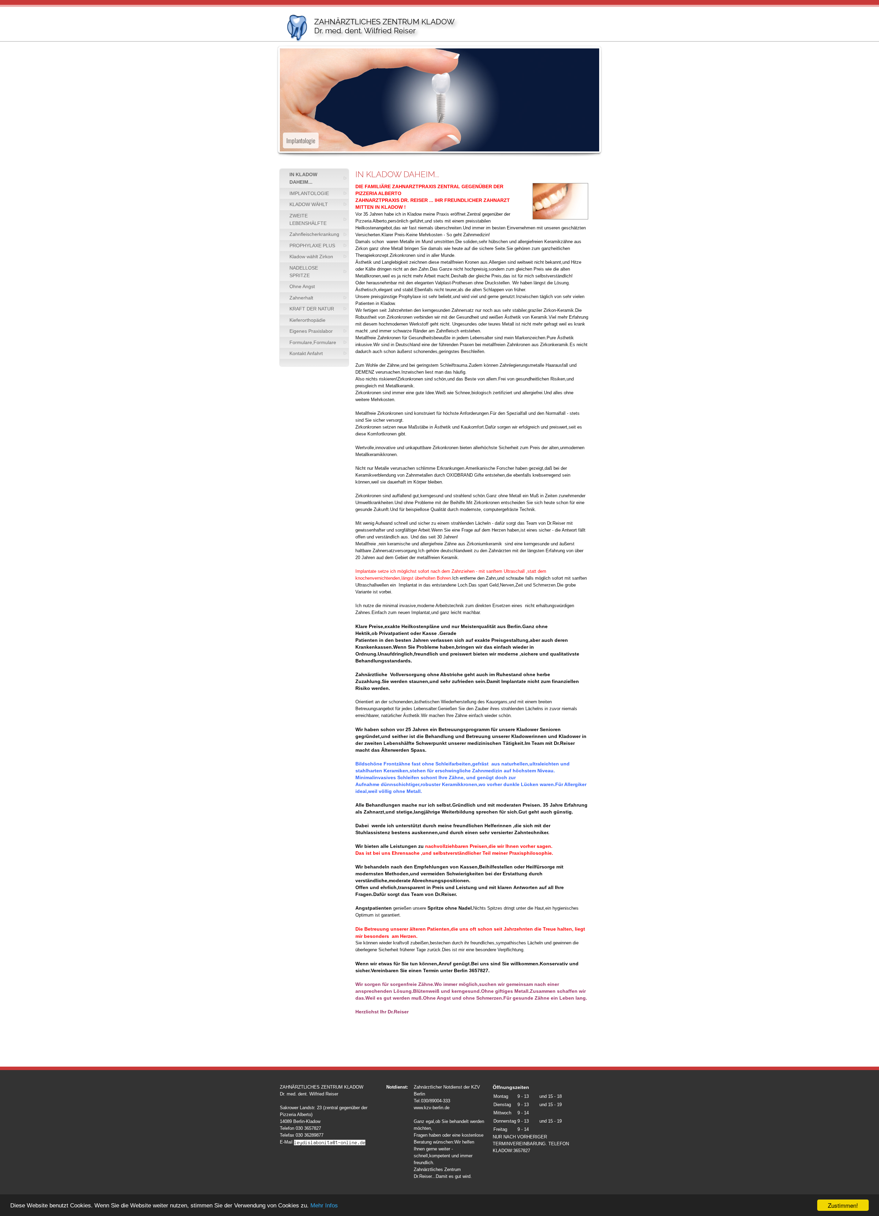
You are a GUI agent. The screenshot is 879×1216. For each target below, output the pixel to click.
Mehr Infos (324, 1205)
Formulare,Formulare (312, 342)
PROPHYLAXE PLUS (312, 245)
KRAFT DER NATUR (311, 308)
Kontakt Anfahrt (306, 353)
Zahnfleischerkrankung (314, 234)
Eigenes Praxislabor (311, 331)
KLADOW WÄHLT (308, 204)
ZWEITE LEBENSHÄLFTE (308, 219)
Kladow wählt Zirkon (311, 256)
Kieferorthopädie (307, 320)
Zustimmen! (843, 1205)
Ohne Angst (302, 286)
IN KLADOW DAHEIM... (303, 178)
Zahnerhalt (301, 297)
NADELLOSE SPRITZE (303, 271)
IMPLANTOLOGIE (309, 193)
